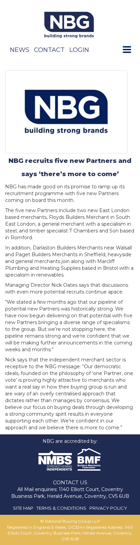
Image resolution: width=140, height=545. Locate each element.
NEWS (19, 50)
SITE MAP (23, 508)
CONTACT (49, 50)
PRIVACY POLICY (108, 508)
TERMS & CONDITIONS (61, 508)
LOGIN (79, 50)
